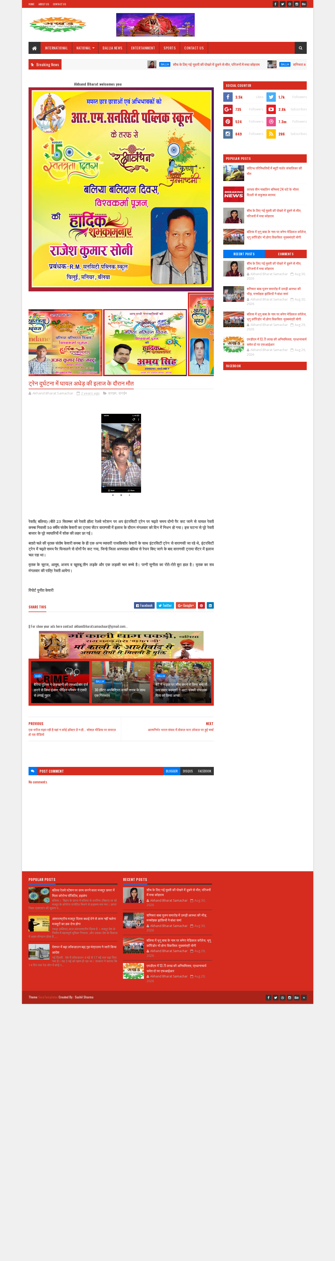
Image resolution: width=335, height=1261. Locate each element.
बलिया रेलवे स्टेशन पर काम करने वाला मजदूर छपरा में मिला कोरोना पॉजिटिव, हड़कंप (83, 892)
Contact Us (59, 4)
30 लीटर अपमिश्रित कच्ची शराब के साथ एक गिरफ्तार (119, 692)
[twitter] (283, 4)
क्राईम (123, 393)
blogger (172, 771)
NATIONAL (83, 47)
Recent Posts (243, 254)
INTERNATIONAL (56, 47)
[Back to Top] (304, 997)
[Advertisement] (121, 751)
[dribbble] (290, 4)
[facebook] (275, 4)
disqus (188, 771)
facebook (204, 771)
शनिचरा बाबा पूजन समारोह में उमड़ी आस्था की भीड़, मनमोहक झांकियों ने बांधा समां (274, 291)
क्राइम (112, 393)
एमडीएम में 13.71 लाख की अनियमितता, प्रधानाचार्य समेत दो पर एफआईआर (276, 341)
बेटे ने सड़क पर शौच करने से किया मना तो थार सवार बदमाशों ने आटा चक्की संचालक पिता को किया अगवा (181, 689)
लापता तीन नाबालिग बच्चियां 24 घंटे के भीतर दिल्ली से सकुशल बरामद (273, 191)
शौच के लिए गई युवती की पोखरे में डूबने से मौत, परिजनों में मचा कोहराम (179, 64)
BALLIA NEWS (112, 47)
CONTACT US (194, 47)
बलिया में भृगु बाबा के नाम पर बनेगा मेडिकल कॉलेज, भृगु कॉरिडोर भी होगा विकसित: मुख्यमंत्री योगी (276, 234)
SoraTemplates (48, 997)
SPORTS (170, 47)
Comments (285, 254)
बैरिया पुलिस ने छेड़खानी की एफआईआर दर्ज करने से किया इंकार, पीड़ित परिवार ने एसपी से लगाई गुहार (61, 689)
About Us (43, 4)
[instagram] (297, 4)
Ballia (128, 64)
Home (32, 4)
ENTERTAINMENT (143, 47)
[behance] (304, 4)
